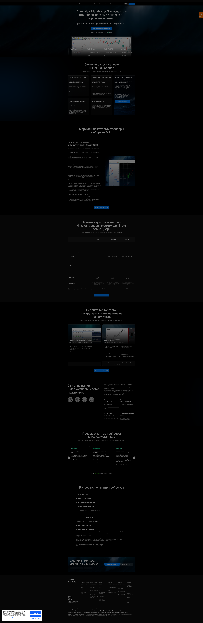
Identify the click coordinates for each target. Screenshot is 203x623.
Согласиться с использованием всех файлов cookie (35, 613)
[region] (22, 615)
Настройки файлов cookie (35, 618)
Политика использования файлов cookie (19, 617)
